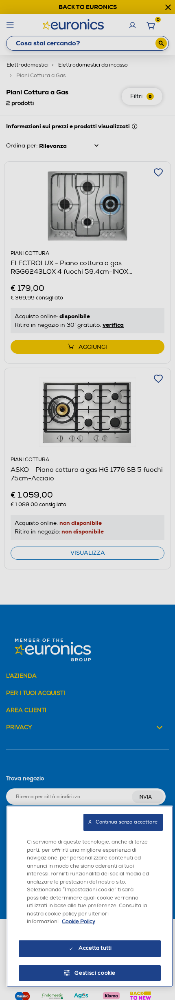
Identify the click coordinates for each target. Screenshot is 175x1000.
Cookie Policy (78, 921)
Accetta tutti (95, 948)
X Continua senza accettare (123, 822)
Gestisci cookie (95, 973)
